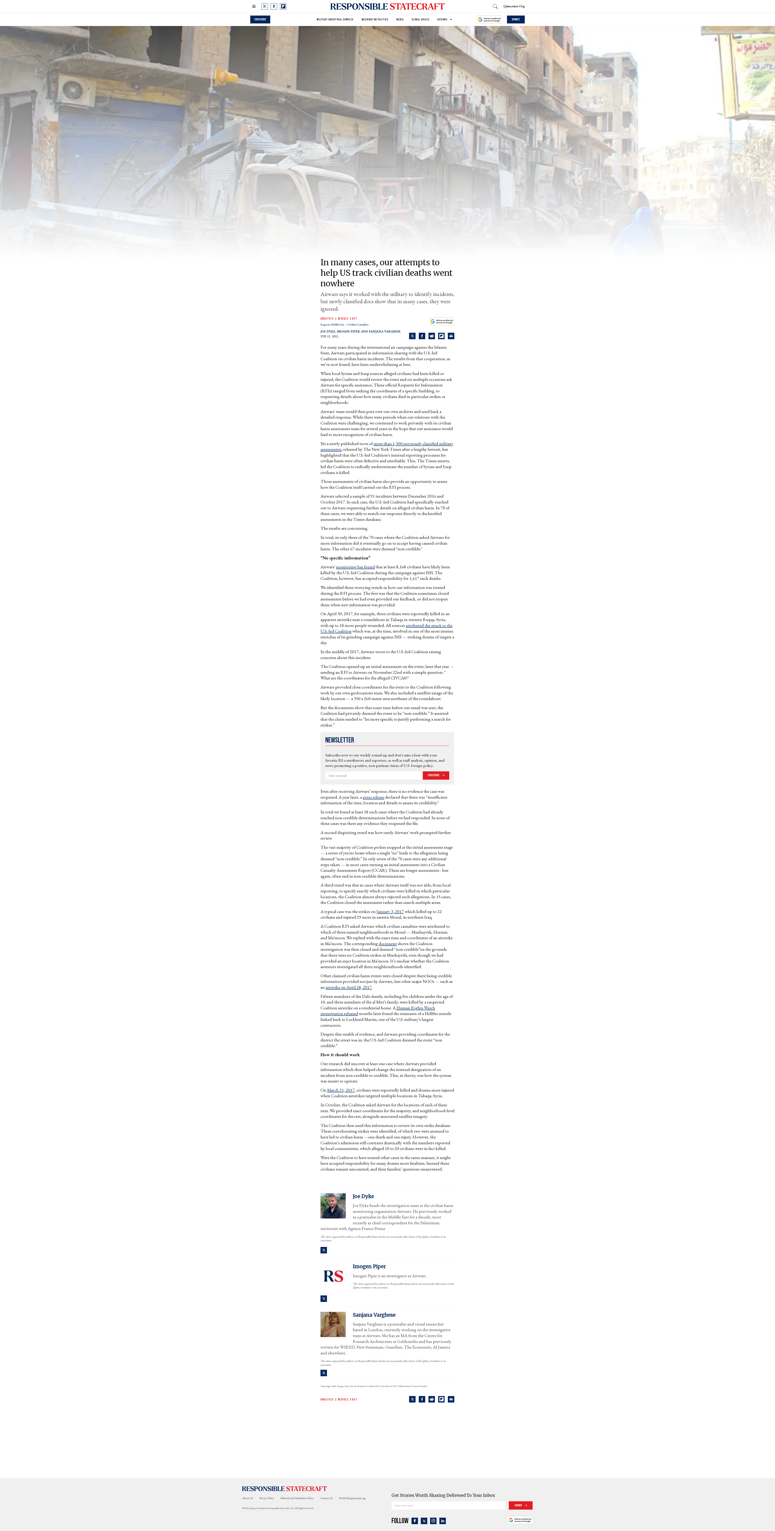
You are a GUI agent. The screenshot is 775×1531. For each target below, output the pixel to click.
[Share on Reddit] (431, 336)
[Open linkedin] (442, 1521)
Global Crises (420, 19)
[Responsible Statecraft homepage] (284, 1488)
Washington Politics (375, 19)
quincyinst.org (514, 6)
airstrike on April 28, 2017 (349, 987)
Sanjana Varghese (385, 331)
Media (400, 19)
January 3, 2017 (390, 911)
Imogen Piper (348, 331)
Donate (516, 19)
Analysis (327, 319)
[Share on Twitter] (412, 336)
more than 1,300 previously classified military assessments (386, 446)
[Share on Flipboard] (441, 336)
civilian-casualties (358, 324)
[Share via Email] (451, 336)
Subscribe (260, 19)
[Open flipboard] (283, 6)
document (388, 944)
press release (373, 797)
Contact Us (326, 1498)
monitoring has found (355, 567)
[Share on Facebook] (422, 336)
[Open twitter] (264, 6)
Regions (442, 19)
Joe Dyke (327, 331)
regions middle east (332, 324)
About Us (247, 1498)
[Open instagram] (433, 1521)
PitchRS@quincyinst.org (352, 1498)
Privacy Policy (266, 1498)
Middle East (347, 319)
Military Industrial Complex (335, 19)
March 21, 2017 (341, 1090)
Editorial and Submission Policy (297, 1498)
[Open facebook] (274, 6)
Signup (518, 1505)
